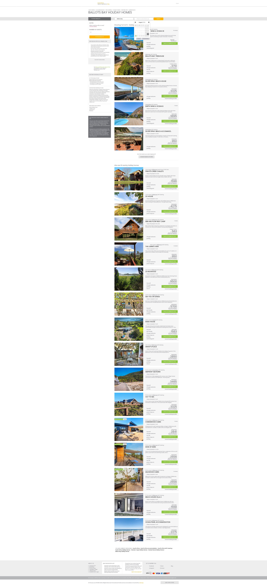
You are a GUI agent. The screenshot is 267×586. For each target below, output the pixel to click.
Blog (172, 566)
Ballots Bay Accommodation (95, 79)
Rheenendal (98, 98)
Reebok (93, 98)
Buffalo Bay (95, 90)
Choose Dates (145, 38)
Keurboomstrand (93, 95)
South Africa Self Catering (165, 548)
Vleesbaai (104, 101)
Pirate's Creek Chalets (154, 171)
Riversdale (103, 98)
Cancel (138, 38)
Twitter (161, 566)
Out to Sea (149, 397)
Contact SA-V (92, 565)
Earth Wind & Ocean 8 (154, 106)
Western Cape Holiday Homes (139, 550)
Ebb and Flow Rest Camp (155, 221)
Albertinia (91, 89)
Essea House (150, 322)
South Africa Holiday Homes (122, 550)
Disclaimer (91, 567)
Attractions (92, 109)
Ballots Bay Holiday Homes (122, 551)
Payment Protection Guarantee (103, 67)
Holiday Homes (116, 10)
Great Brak (98, 92)
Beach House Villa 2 (153, 497)
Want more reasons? (136, 572)
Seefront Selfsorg (152, 372)
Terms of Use (92, 570)
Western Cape (124, 10)
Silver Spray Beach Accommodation (160, 131)
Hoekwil (154, 320)
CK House (149, 196)
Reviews (91, 110)
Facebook (151, 566)
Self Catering (109, 10)
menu (175, 3)
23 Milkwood (150, 271)
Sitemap (141, 582)
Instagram (151, 568)
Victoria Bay (148, 79)
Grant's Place (151, 347)
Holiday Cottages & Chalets (97, 83)
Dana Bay (101, 90)
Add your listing (169, 582)
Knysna (91, 96)
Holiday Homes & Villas (96, 84)
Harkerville (103, 92)
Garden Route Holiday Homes (156, 550)
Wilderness (154, 169)
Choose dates (93, 26)
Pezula (94, 97)
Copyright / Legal (93, 569)
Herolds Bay (97, 94)
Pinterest (162, 568)
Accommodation (100, 10)
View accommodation (169, 43)
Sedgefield (92, 99)
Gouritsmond (92, 92)
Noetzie (91, 97)
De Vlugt (105, 90)
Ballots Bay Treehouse (154, 56)
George (91, 91)
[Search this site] (167, 3)
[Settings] (171, 3)
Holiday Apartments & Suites (97, 82)
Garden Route (132, 10)
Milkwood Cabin (152, 472)
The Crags (105, 99)
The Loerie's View (152, 246)
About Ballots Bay (93, 107)
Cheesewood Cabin (153, 422)
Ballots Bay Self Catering (95, 80)
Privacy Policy (92, 568)
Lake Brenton (96, 96)
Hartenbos (91, 94)
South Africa (92, 10)
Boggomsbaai (102, 89)
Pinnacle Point (100, 97)
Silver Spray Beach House (155, 81)
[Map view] (109, 18)
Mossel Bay (106, 96)
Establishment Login (94, 572)
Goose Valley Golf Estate (104, 91)
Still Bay (96, 99)
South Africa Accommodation (149, 548)
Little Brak (101, 96)
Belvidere (96, 89)
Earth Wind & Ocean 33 (154, 31)
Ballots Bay (147, 54)
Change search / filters (146, 157)
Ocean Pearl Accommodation (157, 522)
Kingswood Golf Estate (103, 95)
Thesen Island (92, 101)
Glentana (95, 91)
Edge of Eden (150, 447)
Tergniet (101, 99)
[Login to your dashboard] (169, 3)
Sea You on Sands (152, 296)
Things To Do (92, 108)
